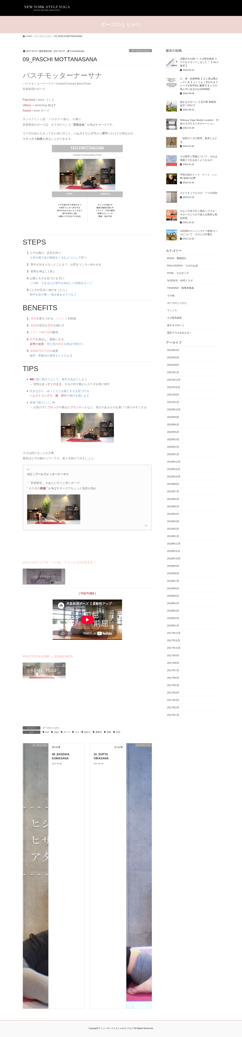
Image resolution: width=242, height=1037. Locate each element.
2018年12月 (174, 543)
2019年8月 (173, 484)
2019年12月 (174, 461)
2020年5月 (173, 432)
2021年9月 (173, 394)
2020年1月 (173, 454)
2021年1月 (173, 402)
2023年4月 (173, 350)
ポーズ (67, 732)
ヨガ (77, 732)
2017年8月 (173, 662)
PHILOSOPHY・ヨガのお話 (182, 265)
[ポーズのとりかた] (35, 875)
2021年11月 (173, 387)
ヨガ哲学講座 (174, 317)
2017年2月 (173, 707)
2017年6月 (173, 677)
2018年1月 (173, 625)
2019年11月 (173, 469)
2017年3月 (173, 700)
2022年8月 (173, 364)
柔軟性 (98, 732)
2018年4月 (173, 603)
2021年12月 (174, 379)
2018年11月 (173, 551)
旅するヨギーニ (175, 325)
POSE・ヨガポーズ (178, 273)
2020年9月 (173, 417)
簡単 (109, 732)
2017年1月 (173, 715)
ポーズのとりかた (140, 50)
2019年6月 (173, 499)
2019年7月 (173, 491)
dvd (47, 732)
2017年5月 (173, 685)
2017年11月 (173, 640)
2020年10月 (174, 409)
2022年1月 (173, 372)
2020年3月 (173, 439)
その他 (171, 295)
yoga (56, 732)
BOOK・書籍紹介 (177, 258)
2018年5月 (173, 595)
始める (87, 732)
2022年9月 (173, 357)
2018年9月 (173, 566)
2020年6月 (173, 424)
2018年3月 (173, 610)
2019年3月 (173, 521)
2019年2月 (173, 528)
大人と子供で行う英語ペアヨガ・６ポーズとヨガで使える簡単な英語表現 (198, 214)
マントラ (172, 310)
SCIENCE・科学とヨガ (180, 280)
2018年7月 (173, 581)
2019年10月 (174, 476)
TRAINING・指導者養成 (180, 288)
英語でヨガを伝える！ (179, 332)
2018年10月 (174, 558)
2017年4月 (173, 692)
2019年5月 (173, 506)
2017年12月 (174, 633)
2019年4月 (173, 513)
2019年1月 (173, 536)
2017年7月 (173, 670)
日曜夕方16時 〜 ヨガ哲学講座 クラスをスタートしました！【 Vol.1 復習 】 (199, 62)
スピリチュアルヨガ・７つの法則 (198, 192)
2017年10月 (174, 647)
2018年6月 (173, 588)
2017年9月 (173, 655)
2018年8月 (173, 573)
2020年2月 (173, 446)
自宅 (118, 732)
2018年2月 (173, 618)
